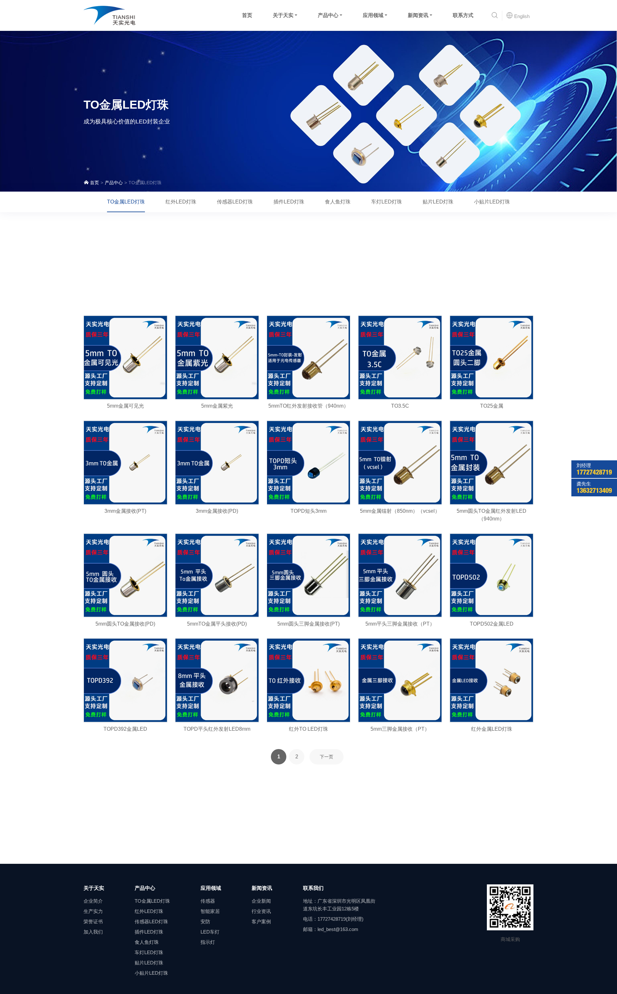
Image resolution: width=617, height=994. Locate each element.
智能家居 (210, 911)
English (521, 16)
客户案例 (261, 921)
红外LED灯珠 (180, 201)
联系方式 (463, 15)
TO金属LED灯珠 (126, 201)
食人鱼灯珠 (338, 201)
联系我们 (313, 888)
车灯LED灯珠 (386, 201)
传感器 (208, 901)
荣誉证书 (93, 921)
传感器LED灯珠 (235, 201)
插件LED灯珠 (288, 201)
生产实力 (93, 911)
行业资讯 (261, 911)
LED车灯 (210, 932)
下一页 (326, 756)
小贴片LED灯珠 (492, 201)
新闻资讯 (418, 15)
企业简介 (93, 901)
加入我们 (93, 932)
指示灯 (208, 942)
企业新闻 (261, 901)
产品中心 (328, 15)
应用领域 (373, 15)
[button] (494, 16)
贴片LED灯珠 (438, 201)
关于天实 (283, 15)
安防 (205, 921)
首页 (247, 15)
